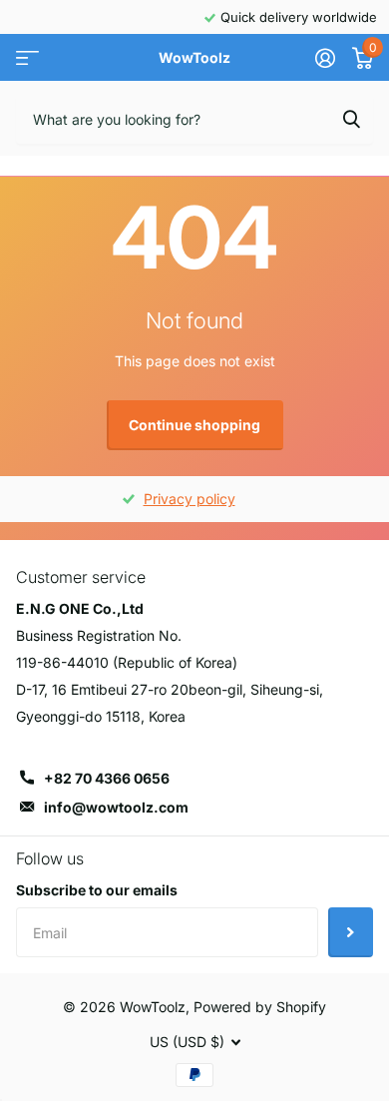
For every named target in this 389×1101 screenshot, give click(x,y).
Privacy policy (189, 498)
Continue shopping (194, 424)
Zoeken (351, 119)
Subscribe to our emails (97, 889)
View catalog (27, 58)
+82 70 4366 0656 (107, 778)
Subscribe (350, 932)
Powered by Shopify (260, 1006)
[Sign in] (324, 58)
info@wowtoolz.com (116, 807)
